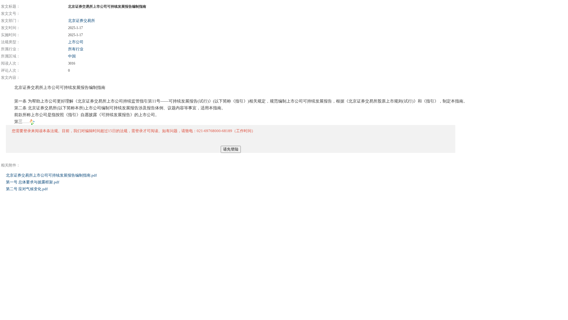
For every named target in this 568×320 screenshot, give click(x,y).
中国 (72, 56)
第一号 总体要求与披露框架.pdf (33, 182)
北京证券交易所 (81, 20)
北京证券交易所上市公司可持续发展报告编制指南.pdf (52, 175)
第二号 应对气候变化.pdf (27, 189)
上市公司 (75, 42)
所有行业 (75, 49)
